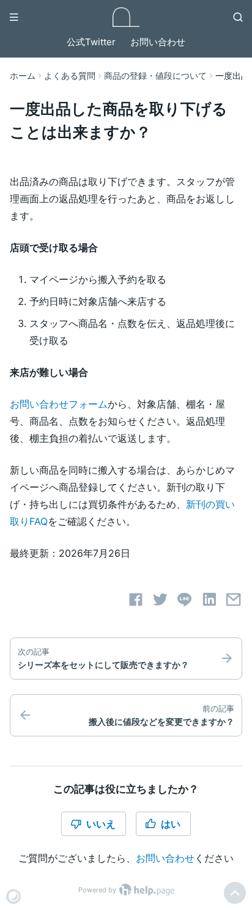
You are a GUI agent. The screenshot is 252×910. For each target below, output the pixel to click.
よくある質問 (69, 75)
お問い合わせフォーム (59, 404)
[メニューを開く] (14, 17)
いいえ (101, 824)
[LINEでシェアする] (184, 599)
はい (170, 824)
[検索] (238, 17)
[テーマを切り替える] (13, 896)
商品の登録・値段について (155, 75)
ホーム (22, 75)
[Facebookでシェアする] (135, 599)
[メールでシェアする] (233, 599)
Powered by (98, 890)
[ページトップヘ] (235, 893)
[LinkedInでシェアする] (209, 599)
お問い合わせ (157, 42)
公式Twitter (91, 42)
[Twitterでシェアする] (160, 599)
